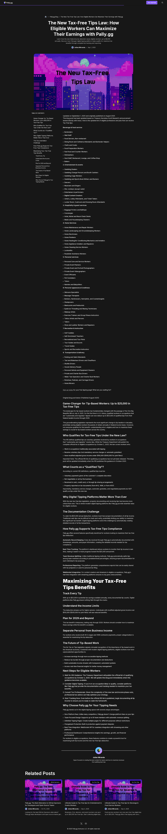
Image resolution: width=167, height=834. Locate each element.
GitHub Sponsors (55, 782)
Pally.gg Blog (54, 17)
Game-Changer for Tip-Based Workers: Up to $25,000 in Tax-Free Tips (43, 120)
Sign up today (68, 390)
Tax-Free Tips (95, 782)
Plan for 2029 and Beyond (43, 163)
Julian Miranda (99, 757)
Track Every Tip (40, 156)
